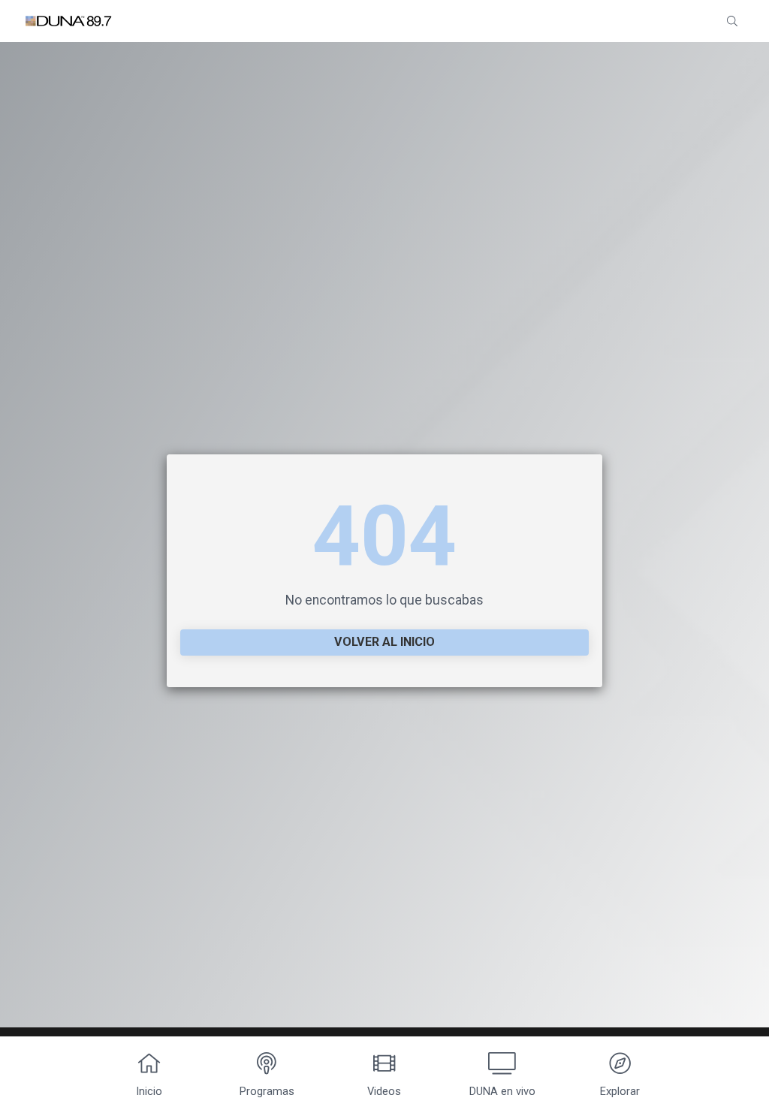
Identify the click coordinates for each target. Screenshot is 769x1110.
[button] (732, 21)
